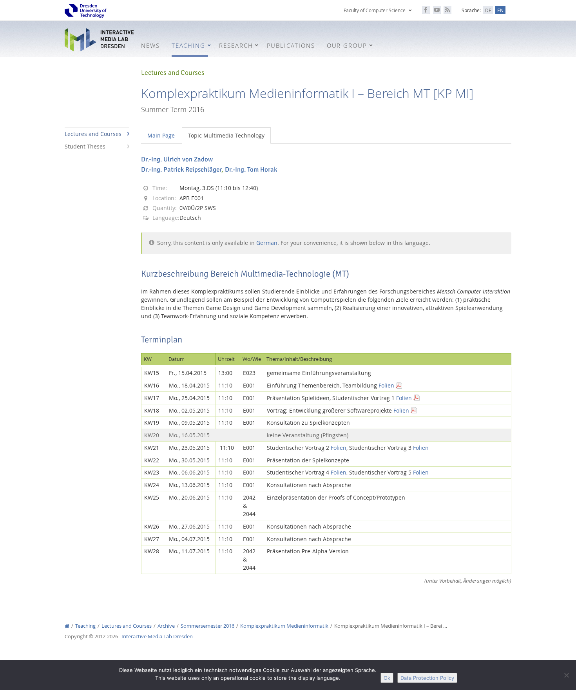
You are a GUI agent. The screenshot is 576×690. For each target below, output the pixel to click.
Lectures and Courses (93, 134)
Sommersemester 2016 (207, 626)
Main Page (161, 135)
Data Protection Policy (427, 678)
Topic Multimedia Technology (226, 135)
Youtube (437, 10)
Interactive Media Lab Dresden (100, 39)
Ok (387, 678)
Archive (166, 626)
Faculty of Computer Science (375, 10)
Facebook (426, 10)
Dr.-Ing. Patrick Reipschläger (181, 169)
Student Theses (85, 146)
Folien (386, 385)
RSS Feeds (447, 10)
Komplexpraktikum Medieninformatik (284, 626)
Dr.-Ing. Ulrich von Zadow (177, 159)
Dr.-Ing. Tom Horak (251, 169)
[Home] (67, 625)
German (266, 242)
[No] (566, 675)
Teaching (85, 626)
